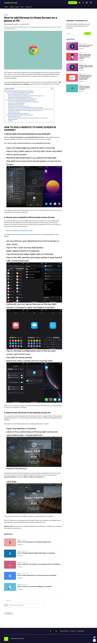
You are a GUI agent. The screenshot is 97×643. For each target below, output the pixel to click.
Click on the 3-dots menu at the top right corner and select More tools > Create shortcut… (28, 118)
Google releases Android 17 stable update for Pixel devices (86, 67)
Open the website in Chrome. (14, 116)
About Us (73, 631)
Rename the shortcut (12, 119)
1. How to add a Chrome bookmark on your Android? (19, 92)
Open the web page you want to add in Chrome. (18, 94)
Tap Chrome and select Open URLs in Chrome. (18, 106)
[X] (83, 2)
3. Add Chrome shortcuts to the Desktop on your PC (19, 115)
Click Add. (10, 120)
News (6, 7)
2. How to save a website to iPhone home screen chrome (20, 100)
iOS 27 (22, 7)
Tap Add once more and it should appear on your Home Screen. (22, 98)
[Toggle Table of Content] (51, 89)
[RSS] (86, 2)
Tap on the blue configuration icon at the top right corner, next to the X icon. (25, 110)
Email (68, 33)
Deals (17, 7)
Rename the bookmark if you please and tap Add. (19, 97)
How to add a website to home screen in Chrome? (19, 91)
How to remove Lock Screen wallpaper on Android (35, 586)
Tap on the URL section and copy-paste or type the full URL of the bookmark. (25, 107)
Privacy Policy (64, 631)
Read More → (20, 544)
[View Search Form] (91, 2)
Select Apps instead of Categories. (16, 104)
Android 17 (28, 7)
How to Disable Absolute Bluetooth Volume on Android (36, 553)
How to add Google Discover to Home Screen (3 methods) (37, 575)
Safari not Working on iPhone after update (19, 230)
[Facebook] (79, 2)
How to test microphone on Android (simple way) (34, 542)
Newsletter (72, 2)
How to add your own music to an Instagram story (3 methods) (39, 564)
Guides (12, 7)
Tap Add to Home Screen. (14, 112)
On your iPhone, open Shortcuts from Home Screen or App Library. (23, 101)
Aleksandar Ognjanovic (13, 24)
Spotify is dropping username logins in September (84, 88)
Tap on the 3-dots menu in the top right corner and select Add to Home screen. (25, 95)
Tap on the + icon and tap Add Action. (16, 103)
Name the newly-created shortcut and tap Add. (18, 113)
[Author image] (5, 24)
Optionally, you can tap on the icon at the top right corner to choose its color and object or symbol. (30, 109)
